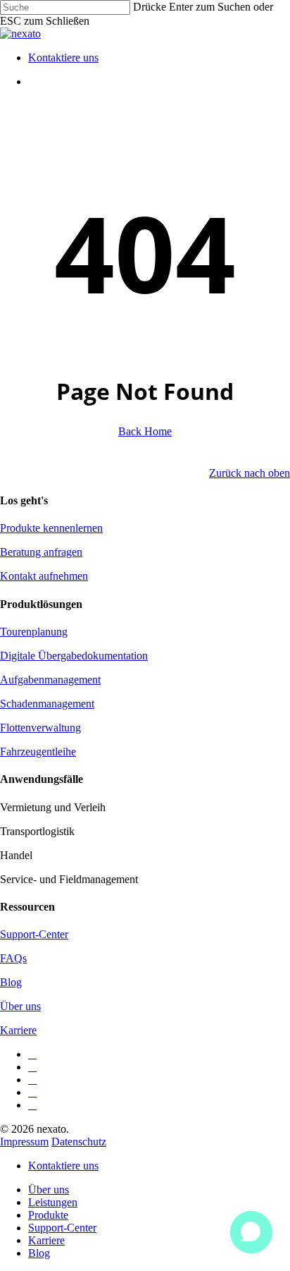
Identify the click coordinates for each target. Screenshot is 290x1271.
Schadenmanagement (47, 704)
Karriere (18, 1030)
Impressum (24, 1142)
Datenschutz (78, 1142)
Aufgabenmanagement (50, 680)
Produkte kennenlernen (51, 528)
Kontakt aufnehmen (44, 576)
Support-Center (34, 934)
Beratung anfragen (41, 552)
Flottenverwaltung (40, 728)
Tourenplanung (34, 632)
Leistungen (52, 1202)
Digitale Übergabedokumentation (74, 656)
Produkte (48, 1215)
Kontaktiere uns (63, 1166)
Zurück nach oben (249, 473)
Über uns (20, 1006)
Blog (11, 982)
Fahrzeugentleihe (38, 752)
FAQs (13, 958)
